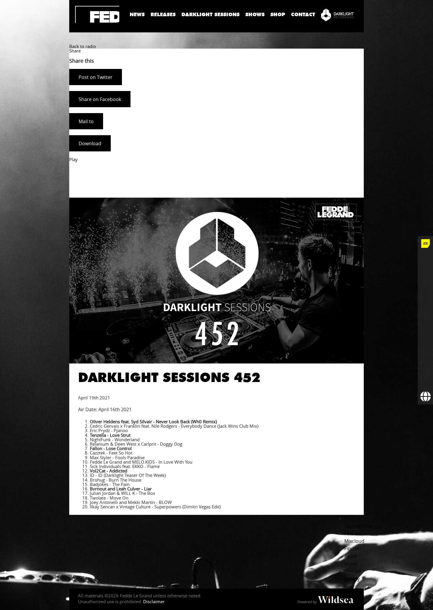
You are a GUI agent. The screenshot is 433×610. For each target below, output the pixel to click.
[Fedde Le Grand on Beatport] (425, 350)
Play (73, 159)
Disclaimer (154, 601)
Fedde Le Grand (97, 14)
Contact (303, 14)
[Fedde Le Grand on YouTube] (425, 305)
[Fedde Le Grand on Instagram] (425, 289)
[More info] (425, 366)
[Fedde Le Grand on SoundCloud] (425, 320)
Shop (277, 14)
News (137, 14)
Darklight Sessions (210, 14)
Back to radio (82, 46)
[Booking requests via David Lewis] (425, 396)
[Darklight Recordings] (337, 14)
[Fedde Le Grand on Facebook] (425, 259)
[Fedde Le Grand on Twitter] (425, 274)
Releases (163, 14)
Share (75, 51)
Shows (255, 14)
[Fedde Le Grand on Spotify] (425, 335)
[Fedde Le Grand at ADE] (425, 243)
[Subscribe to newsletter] (425, 381)
